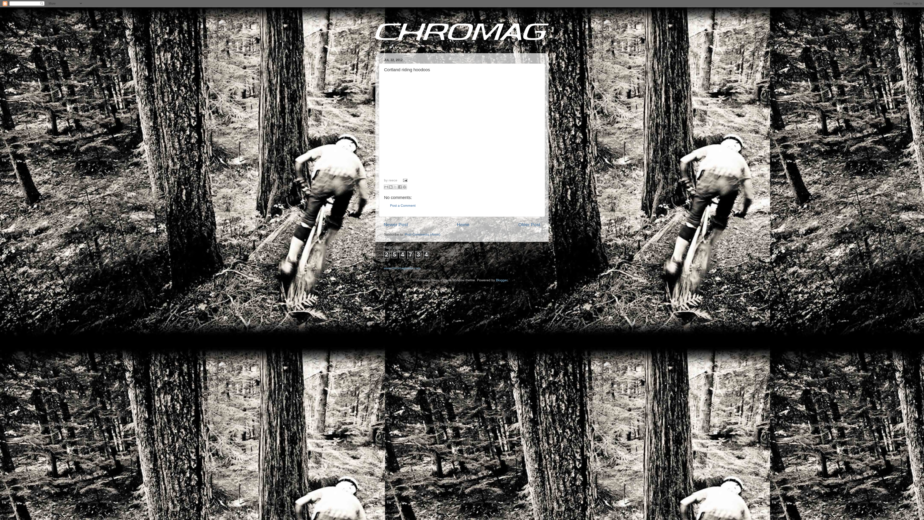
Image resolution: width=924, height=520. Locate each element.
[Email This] (386, 187)
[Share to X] (395, 187)
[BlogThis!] (390, 187)
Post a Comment (403, 205)
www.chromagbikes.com (402, 268)
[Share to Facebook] (400, 187)
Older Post (529, 224)
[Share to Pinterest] (404, 187)
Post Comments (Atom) (422, 234)
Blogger (501, 280)
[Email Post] (405, 180)
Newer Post (396, 224)
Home (463, 224)
